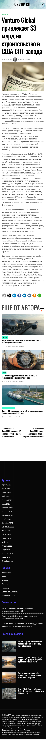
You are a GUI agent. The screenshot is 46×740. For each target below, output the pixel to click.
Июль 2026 (6, 489)
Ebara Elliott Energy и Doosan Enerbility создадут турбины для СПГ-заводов (31, 691)
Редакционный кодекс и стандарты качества (23, 728)
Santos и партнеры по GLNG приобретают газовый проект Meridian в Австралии (29, 675)
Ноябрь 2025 (7, 519)
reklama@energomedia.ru (16, 734)
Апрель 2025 (7, 546)
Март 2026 (6, 504)
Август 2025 (7, 531)
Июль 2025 (6, 534)
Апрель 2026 (7, 500)
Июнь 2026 (6, 492)
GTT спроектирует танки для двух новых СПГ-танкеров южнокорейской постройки (20, 376)
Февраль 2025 (7, 553)
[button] (4, 295)
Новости (5, 14)
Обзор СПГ (23, 4)
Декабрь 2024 (7, 561)
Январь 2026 (7, 511)
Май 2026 (5, 496)
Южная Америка (8, 595)
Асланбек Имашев (24, 59)
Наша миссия (31, 726)
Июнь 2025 (6, 538)
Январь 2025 (7, 557)
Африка (5, 580)
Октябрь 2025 (7, 523)
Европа (5, 337)
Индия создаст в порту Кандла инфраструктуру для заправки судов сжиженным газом (30, 659)
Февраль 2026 (7, 508)
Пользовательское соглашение (12, 730)
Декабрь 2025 (7, 515)
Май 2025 (5, 542)
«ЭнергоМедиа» (13, 717)
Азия (4, 372)
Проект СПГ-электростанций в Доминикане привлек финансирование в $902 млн (22, 412)
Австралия (6, 573)
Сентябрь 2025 (8, 527)
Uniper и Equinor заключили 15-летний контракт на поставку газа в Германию (21, 341)
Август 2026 (7, 485)
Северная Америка (9, 408)
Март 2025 (6, 550)
